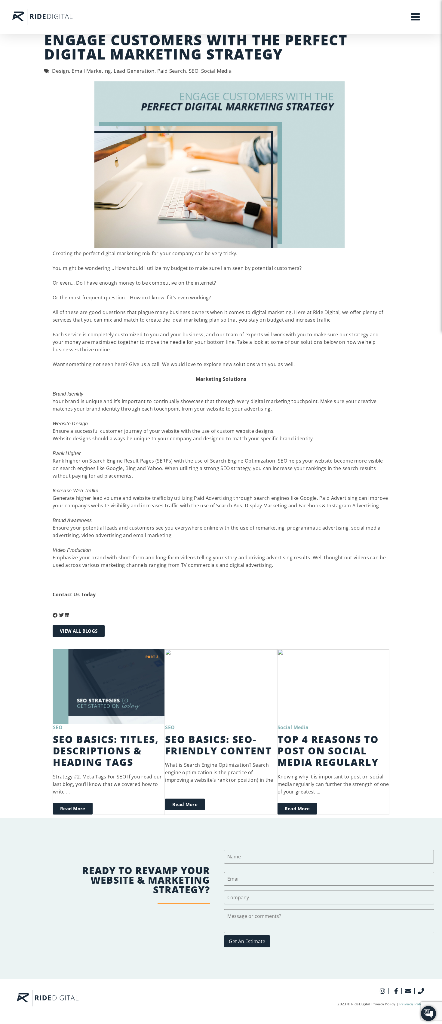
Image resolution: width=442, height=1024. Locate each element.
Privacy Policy (412, 1004)
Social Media (293, 727)
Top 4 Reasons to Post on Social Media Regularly (328, 751)
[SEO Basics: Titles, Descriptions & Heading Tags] (108, 686)
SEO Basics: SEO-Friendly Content (218, 745)
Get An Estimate (247, 941)
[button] (55, 615)
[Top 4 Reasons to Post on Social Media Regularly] (333, 686)
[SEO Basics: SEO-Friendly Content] (221, 686)
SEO (58, 727)
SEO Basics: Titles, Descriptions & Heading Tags (106, 751)
